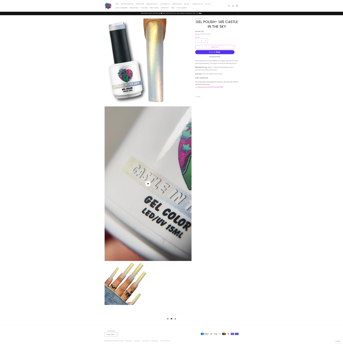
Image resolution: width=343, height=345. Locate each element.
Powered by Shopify (119, 341)
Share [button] (198, 96)
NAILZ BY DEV (111, 341)
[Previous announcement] (105, 13)
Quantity (197, 37)
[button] (152, 4)
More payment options (214, 56)
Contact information (165, 340)
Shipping (197, 34)
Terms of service (145, 340)
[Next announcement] (238, 13)
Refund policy (128, 340)
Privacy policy (137, 340)
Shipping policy (155, 340)
